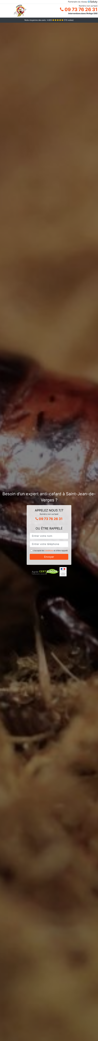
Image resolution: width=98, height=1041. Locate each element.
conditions (49, 550)
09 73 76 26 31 (80, 9)
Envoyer (49, 556)
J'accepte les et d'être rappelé (50, 550)
